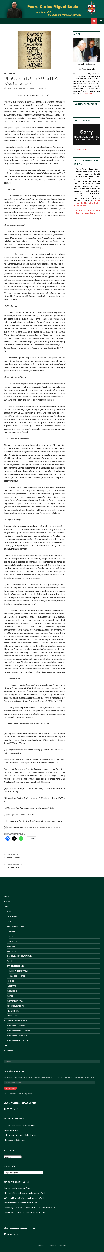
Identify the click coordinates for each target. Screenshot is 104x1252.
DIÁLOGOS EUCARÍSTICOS (16, 1026)
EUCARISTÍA (11, 951)
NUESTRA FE (11, 986)
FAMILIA (10, 961)
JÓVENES (10, 981)
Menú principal (101, 21)
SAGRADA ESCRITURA (15, 1001)
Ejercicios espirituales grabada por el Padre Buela (86, 211)
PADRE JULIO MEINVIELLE (18, 971)
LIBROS (6, 1046)
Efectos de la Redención (14, 1140)
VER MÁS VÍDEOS (81, 149)
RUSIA (11, 936)
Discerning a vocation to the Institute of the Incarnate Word (29, 1207)
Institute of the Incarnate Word (17, 1188)
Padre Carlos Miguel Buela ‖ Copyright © (52, 1245)
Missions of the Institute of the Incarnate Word (24, 1193)
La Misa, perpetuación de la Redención (20, 1135)
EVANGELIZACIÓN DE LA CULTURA (19, 956)
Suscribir (10, 1088)
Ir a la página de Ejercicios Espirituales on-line (86, 203)
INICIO (6, 896)
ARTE (9, 921)
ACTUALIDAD (9, 73)
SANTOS (10, 996)
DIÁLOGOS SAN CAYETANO (17, 1036)
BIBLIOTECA (8, 1051)
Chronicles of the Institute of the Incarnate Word (25, 1212)
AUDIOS (7, 906)
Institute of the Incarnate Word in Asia (20, 1203)
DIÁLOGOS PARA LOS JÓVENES (18, 1031)
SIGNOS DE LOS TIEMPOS (16, 1006)
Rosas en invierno (11, 1130)
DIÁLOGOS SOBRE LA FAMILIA (18, 1041)
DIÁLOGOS (11, 946)
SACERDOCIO (12, 991)
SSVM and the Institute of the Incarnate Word (24, 1198)
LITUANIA (13, 941)
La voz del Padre (13, 865)
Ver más (88, 93)
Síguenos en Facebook (85, 104)
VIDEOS (7, 901)
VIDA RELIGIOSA (13, 1011)
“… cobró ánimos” (13, 856)
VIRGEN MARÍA (12, 1016)
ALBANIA (12, 931)
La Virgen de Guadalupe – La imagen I (20, 1125)
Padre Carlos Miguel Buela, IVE (33, 88)
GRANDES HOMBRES (17, 976)
